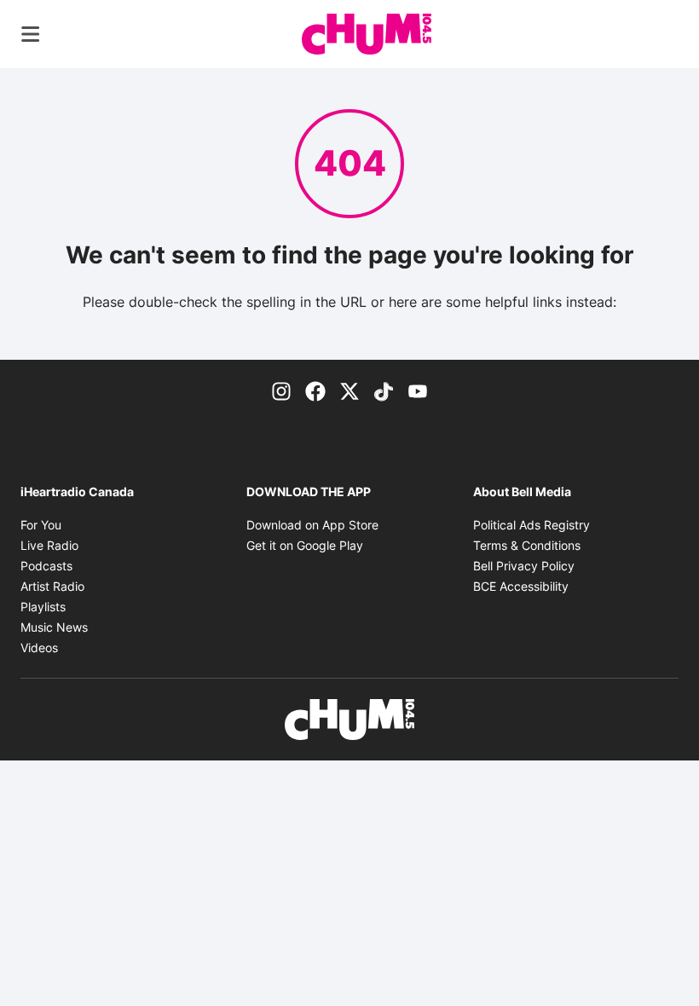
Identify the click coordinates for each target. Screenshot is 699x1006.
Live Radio (49, 545)
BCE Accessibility (521, 586)
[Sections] (31, 34)
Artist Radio (52, 586)
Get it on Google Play (304, 545)
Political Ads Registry (531, 524)
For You (40, 524)
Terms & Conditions (527, 545)
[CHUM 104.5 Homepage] (366, 34)
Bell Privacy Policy (524, 565)
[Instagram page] (281, 390)
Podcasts (46, 565)
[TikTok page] (383, 390)
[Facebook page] (315, 390)
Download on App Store (312, 524)
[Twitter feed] (349, 390)
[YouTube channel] (417, 390)
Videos (39, 647)
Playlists (43, 606)
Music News (54, 627)
